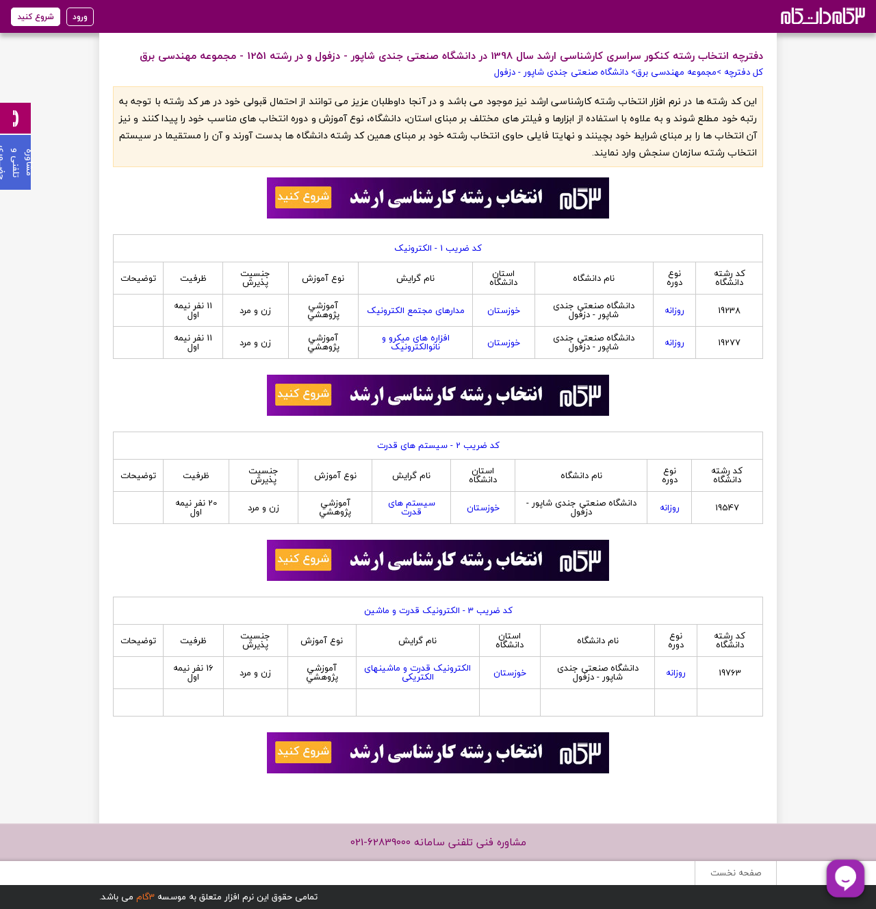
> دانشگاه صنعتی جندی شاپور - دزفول (565, 71)
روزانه (674, 310)
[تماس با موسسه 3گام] (15, 118)
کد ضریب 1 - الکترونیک (438, 248)
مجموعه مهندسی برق (676, 71)
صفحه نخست (735, 872)
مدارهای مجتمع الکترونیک (416, 310)
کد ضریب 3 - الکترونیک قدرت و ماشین (438, 610)
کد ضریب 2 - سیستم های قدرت (438, 445)
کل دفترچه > (740, 71)
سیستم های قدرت (411, 507)
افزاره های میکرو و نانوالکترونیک (416, 342)
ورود (80, 17)
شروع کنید (35, 17)
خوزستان (503, 310)
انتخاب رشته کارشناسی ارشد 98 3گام (821, 15)
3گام (145, 896)
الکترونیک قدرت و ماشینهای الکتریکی (417, 672)
